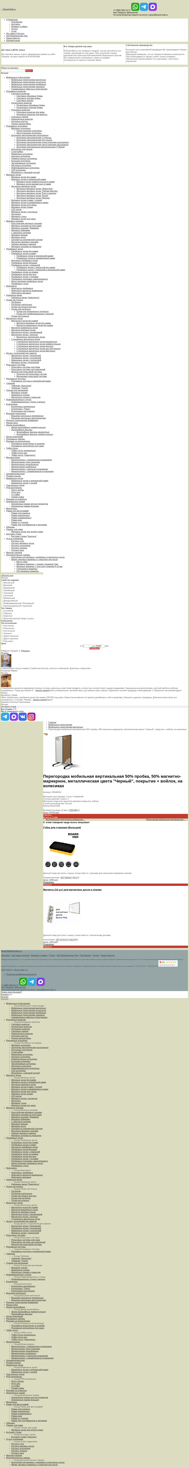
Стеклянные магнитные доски (25, 339)
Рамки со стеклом (19, 522)
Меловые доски (13, 175)
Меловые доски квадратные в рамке (33, 184)
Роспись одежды (19, 548)
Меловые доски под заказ (23, 219)
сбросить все (7, 575)
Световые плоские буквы (28, 98)
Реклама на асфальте (16, 499)
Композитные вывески (22, 119)
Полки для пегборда (21, 309)
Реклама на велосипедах (18, 441)
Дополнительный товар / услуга (19, 618)
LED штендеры (18, 170)
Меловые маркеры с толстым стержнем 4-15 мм (39, 566)
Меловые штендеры (21, 128)
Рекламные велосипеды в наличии (28, 444)
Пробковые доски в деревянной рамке (34, 256)
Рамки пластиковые (20, 513)
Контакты (15, 24)
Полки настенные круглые (23, 307)
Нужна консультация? (11, 992)
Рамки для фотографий (17, 511)
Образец (8, 613)
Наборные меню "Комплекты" (25, 298)
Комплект (8, 616)
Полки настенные (14, 300)
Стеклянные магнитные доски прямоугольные (38, 344)
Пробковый (9, 590)
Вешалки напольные (16, 413)
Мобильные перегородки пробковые (28, 84)
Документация (13, 40)
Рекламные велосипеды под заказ (27, 446)
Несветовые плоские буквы (29, 107)
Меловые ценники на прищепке (26, 247)
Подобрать (94, 648)
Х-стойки (15, 495)
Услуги (14, 29)
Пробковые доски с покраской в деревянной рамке (40, 270)
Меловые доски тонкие (22, 207)
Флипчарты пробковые (22, 288)
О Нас (52, 955)
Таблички (10, 383)
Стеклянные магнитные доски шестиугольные (38, 349)
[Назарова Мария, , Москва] (6, 666)
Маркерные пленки (20, 395)
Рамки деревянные (20, 515)
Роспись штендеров (20, 546)
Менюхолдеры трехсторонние (25, 462)
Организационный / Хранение (18, 606)
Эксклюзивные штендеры (23, 163)
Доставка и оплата (20, 955)
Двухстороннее (11, 638)
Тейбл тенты (12, 448)
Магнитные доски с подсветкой (26, 355)
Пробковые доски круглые (23, 274)
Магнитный (9, 583)
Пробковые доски (14, 249)
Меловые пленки (19, 393)
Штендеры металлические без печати (34, 140)
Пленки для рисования (17, 390)
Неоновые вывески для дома (30, 112)
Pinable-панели (13, 476)
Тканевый (8, 593)
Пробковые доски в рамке (23, 253)
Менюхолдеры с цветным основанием (29, 469)
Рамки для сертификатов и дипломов (29, 525)
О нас (14, 31)
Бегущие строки (13, 534)
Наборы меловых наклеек (23, 244)
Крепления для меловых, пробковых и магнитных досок (38, 557)
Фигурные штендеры (21, 165)
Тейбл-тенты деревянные (23, 451)
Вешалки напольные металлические (28, 418)
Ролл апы (15, 492)
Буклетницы (12, 404)
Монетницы (11, 508)
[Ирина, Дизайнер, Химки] (6, 686)
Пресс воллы (17, 490)
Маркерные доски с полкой (24, 483)
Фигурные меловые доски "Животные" (34, 189)
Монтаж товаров (14, 552)
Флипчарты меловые (21, 293)
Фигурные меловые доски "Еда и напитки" (36, 193)
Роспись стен (17, 541)
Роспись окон (17, 550)
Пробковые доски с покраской (25, 265)
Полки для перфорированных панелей (34, 314)
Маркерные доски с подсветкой (26, 360)
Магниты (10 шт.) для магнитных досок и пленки (72, 889)
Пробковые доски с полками (24, 277)
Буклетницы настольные (23, 411)
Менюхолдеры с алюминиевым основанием (32, 471)
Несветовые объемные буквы (30, 105)
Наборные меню (14, 295)
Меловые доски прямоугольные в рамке (35, 182)
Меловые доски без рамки (23, 177)
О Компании (12, 20)
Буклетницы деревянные (23, 406)
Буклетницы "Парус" (21, 409)
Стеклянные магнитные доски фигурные (35, 351)
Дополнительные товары (18, 555)
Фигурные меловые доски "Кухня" (32, 196)
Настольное (9, 631)
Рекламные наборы (15, 439)
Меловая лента (18, 237)
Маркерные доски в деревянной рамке (29, 481)
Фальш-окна (12, 423)
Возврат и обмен (19, 26)
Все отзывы (6, 709)
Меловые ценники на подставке (26, 226)
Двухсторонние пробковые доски (27, 281)
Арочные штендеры (20, 156)
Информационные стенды (18, 400)
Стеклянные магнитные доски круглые (34, 346)
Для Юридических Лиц (17, 36)
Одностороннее (11, 636)
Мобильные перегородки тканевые (28, 87)
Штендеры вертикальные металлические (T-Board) (40, 147)
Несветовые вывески (21, 103)
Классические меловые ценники (26, 223)
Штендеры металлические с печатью (33, 138)
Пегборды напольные (21, 304)
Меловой (8, 585)
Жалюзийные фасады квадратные (32, 432)
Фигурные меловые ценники (24, 242)
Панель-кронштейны (21, 124)
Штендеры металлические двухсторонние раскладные (42, 145)
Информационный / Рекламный (19, 603)
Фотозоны (16, 214)
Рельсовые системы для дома (25, 367)
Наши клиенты (13, 38)
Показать (25, 651)
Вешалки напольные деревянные (27, 416)
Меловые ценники (14, 221)
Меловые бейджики (20, 230)
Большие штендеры (20, 161)
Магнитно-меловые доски (23, 330)
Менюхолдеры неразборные (25, 464)
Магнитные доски (14, 318)
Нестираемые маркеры (27, 571)
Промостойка (17, 497)
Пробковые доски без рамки (24, 251)
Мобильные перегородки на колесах (28, 82)
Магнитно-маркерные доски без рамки (34, 325)
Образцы (10, 527)
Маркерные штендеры (22, 154)
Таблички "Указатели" (21, 386)
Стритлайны (17, 152)
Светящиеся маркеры (26, 569)
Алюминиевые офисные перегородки (29, 89)
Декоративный (11, 601)
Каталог (4, 997)
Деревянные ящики (15, 501)
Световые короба (24, 101)
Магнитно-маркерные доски (24, 328)
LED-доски (16, 209)
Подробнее (48, 882)
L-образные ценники (21, 233)
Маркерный (9, 588)
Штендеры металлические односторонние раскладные (42, 142)
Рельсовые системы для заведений (28, 369)
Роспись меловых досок (22, 543)
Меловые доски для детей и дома (27, 532)
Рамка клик (16, 520)
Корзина (5, 994)
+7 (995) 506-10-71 (122, 10)
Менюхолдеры (13, 457)
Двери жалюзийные (15, 425)
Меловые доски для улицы (24, 205)
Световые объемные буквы (29, 96)
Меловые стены (18, 216)
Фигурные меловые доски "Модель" (33, 198)
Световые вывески (20, 94)
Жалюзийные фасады (21, 430)
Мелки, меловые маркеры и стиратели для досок (34, 559)
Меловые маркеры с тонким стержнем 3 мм (37, 564)
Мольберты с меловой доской (25, 172)
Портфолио (16, 22)
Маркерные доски (14, 478)
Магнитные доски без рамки (24, 321)
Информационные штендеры (25, 168)
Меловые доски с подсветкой (25, 362)
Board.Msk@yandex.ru (11, 951)
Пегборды (16, 302)
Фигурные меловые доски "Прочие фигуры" (37, 191)
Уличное (8, 633)
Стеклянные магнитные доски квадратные (36, 342)
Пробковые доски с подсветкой (26, 358)
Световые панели (19, 117)
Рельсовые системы (15, 365)
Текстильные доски (15, 485)
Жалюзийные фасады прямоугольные (34, 434)
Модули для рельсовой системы (26, 372)
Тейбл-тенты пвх (19, 453)
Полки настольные (20, 316)
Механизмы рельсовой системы (31, 376)
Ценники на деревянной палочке (27, 240)
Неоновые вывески (20, 110)
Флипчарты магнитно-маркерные (27, 291)
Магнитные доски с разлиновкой (26, 332)
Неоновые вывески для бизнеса (31, 114)
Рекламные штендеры (17, 126)
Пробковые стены (20, 284)
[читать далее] (42, 690)
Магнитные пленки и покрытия (25, 397)
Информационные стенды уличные (28, 402)
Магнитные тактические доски (30, 337)
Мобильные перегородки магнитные (28, 80)
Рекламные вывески (16, 91)
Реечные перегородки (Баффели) (22, 420)
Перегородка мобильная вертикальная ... (165, 820)
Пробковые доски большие (24, 263)
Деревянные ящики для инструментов (29, 504)
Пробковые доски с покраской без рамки (35, 267)
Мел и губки (22, 562)
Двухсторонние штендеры (29, 133)
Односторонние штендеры (29, 131)
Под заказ (8, 641)
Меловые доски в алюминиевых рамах (29, 203)
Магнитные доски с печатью (24, 335)
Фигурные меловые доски (23, 186)
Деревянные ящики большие (25, 506)
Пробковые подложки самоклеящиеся (29, 279)
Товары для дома (14, 529)
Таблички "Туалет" (20, 388)
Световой (8, 595)
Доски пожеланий (14, 437)
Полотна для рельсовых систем (31, 374)
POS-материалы (14, 488)
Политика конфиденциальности (21, 974)
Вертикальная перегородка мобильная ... (65, 820)
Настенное (9, 626)
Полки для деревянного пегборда (32, 311)
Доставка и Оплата (15, 33)
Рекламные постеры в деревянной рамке (31, 381)
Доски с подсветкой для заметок (21, 353)
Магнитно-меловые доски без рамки (33, 323)
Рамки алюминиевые (21, 518)
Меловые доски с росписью (24, 212)
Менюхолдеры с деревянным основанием (31, 460)
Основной (8, 611)
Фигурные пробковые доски (24, 260)
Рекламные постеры (16, 379)
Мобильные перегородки (18, 77)
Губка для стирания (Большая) (62, 827)
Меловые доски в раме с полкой (26, 200)
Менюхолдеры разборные (23, 467)
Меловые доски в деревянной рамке (28, 179)
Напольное (9, 628)
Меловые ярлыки (19, 235)
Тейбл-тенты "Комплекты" (23, 455)
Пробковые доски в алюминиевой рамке (35, 258)
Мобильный (9, 598)
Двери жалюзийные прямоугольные (28, 427)
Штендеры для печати (21, 149)
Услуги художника (14, 539)
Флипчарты (11, 286)
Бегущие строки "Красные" (24, 536)
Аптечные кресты (19, 121)
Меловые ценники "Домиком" (25, 228)
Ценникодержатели (15, 474)
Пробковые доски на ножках (24, 272)
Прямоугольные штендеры (24, 158)
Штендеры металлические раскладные (29, 135)
